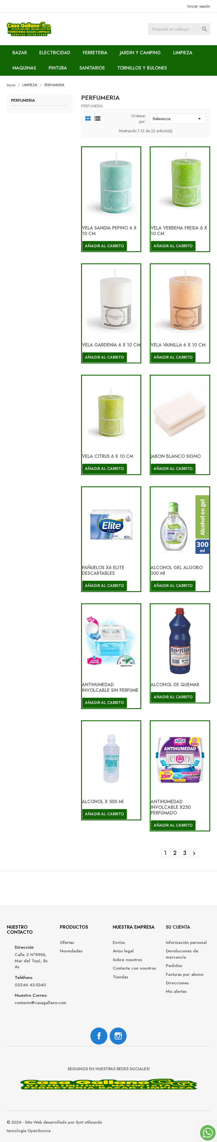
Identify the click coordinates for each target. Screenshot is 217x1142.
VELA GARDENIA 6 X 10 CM (111, 345)
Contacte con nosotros (134, 968)
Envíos (119, 943)
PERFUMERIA (23, 100)
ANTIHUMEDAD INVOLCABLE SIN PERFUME (110, 687)
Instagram (118, 1036)
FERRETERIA (95, 52)
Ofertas (67, 943)
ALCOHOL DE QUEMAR (175, 684)
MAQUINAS (24, 68)
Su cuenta (178, 927)
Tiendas (120, 977)
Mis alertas (176, 991)
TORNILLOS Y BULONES (142, 68)
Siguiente (194, 853)
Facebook (98, 1036)
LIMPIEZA (182, 52)
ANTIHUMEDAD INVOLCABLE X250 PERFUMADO (171, 807)
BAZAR (19, 52)
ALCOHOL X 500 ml (102, 801)
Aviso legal (123, 951)
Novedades (71, 951)
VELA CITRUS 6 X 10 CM (107, 456)
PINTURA (58, 68)
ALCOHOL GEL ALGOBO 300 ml (177, 570)
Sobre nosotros (127, 960)
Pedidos (174, 966)
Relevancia (178, 118)
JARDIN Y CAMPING (140, 52)
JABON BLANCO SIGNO (176, 456)
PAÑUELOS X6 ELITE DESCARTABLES (103, 570)
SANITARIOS (92, 68)
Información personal (186, 943)
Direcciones (177, 983)
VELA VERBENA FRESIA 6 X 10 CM (179, 231)
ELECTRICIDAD (54, 52)
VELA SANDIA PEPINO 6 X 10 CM (109, 231)
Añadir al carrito (104, 246)
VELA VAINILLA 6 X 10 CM (178, 345)
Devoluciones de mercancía (182, 954)
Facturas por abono (184, 975)
